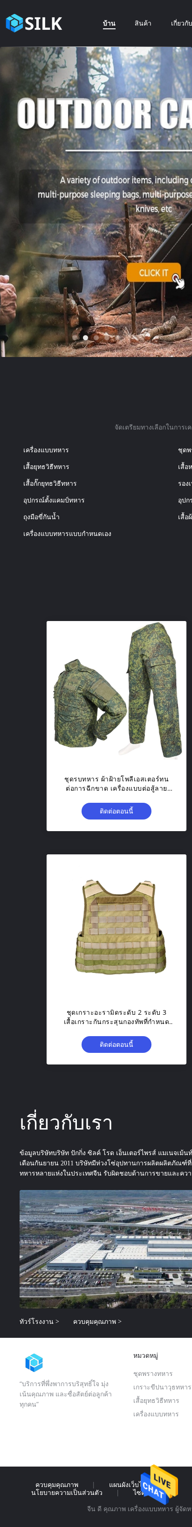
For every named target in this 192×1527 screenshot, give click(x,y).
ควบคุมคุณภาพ (56, 1484)
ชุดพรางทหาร (153, 1373)
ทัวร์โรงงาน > (39, 1321)
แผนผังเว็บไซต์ (130, 1484)
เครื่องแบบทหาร (46, 449)
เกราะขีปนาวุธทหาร (162, 1386)
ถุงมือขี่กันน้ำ (41, 516)
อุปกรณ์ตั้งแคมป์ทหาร (54, 500)
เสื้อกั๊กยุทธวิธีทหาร (50, 483)
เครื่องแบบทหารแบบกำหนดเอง (67, 533)
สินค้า (143, 23)
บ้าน (109, 23)
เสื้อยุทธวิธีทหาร (46, 466)
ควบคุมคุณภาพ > (97, 1321)
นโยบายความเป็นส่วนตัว (67, 1492)
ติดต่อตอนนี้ (116, 810)
